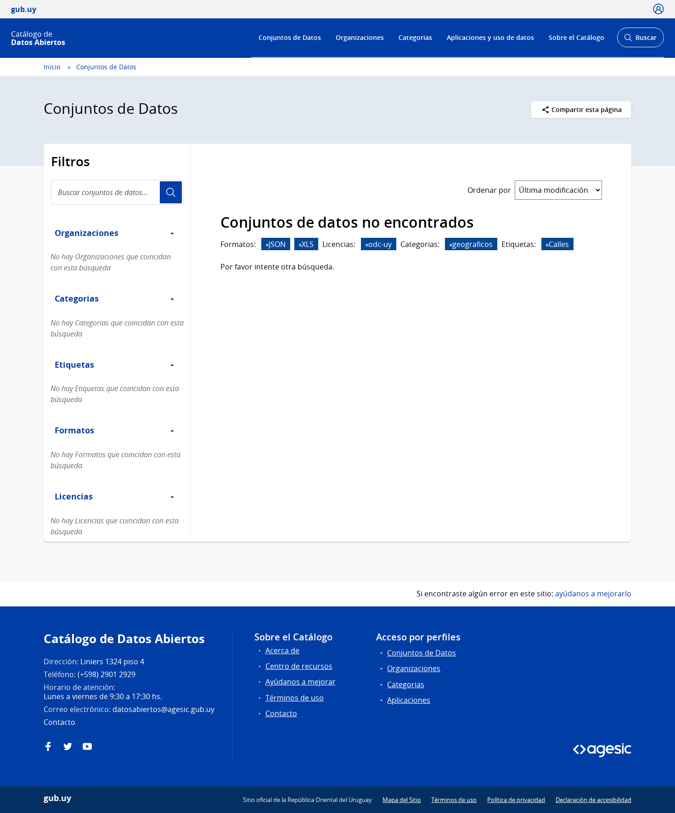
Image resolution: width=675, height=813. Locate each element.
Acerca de (282, 650)
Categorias (415, 37)
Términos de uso (294, 698)
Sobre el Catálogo (576, 37)
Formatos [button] (74, 430)
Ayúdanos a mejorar (300, 682)
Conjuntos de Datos (290, 37)
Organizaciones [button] (86, 233)
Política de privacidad (516, 800)
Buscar (640, 40)
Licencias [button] (74, 496)
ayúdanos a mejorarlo (593, 594)
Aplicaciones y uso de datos (490, 37)
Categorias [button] (77, 298)
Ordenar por (489, 190)
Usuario (171, 192)
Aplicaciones (408, 700)
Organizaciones (360, 37)
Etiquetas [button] (74, 364)
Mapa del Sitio (401, 800)
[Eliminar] (267, 244)
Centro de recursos (298, 666)
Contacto (281, 713)
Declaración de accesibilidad (593, 800)
